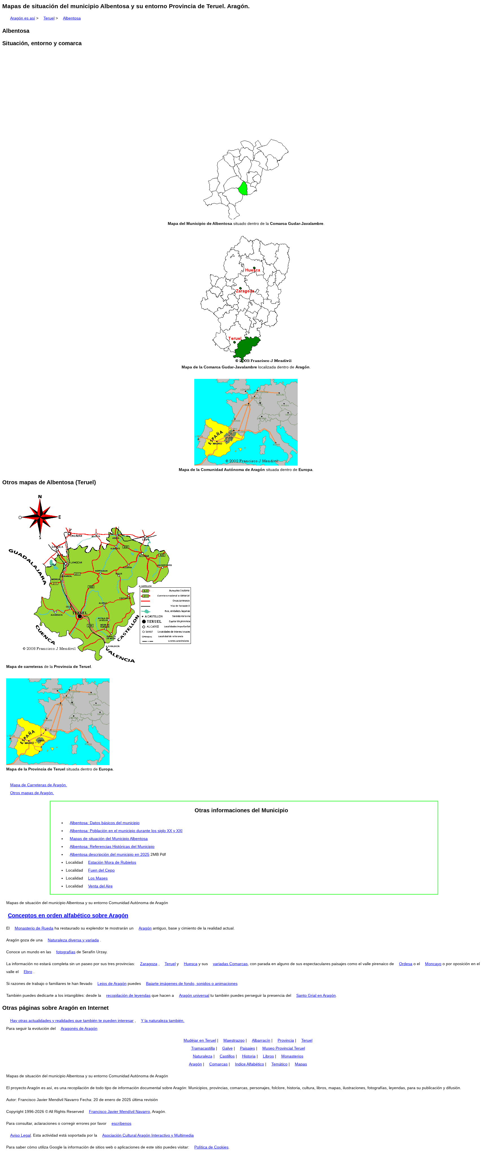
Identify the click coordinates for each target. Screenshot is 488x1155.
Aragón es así (22, 18)
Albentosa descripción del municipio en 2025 (109, 854)
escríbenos (121, 1123)
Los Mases (98, 878)
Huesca (190, 963)
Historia (249, 1056)
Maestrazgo (234, 1040)
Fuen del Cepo (101, 870)
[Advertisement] (244, 95)
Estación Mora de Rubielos (112, 862)
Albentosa (72, 18)
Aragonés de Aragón (79, 1028)
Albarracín (261, 1040)
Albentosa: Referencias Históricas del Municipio (112, 846)
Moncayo (433, 963)
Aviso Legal (20, 1135)
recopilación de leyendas (128, 995)
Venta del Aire (100, 886)
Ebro (28, 971)
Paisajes (247, 1048)
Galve (227, 1048)
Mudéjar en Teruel (200, 1040)
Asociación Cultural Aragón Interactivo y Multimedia (148, 1135)
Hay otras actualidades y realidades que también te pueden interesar (72, 1020)
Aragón (145, 928)
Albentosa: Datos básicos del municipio (105, 822)
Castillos (227, 1056)
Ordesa (405, 963)
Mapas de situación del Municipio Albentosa (109, 838)
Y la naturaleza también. (162, 1020)
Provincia (286, 1040)
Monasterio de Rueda (34, 928)
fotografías (65, 952)
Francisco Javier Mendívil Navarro (119, 1111)
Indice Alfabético (249, 1064)
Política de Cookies (211, 1147)
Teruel (49, 18)
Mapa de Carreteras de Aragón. (38, 785)
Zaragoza (148, 963)
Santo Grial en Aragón (316, 995)
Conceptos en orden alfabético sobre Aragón (68, 915)
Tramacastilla (203, 1048)
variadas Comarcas (230, 963)
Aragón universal (194, 995)
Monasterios (292, 1056)
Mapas (301, 1064)
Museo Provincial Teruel (283, 1048)
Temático (279, 1064)
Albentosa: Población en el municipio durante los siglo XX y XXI (126, 830)
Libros (268, 1056)
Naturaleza (202, 1056)
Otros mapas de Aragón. (32, 793)
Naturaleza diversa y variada (73, 940)
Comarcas (218, 1064)
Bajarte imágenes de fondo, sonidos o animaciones (192, 983)
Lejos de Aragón (112, 983)
